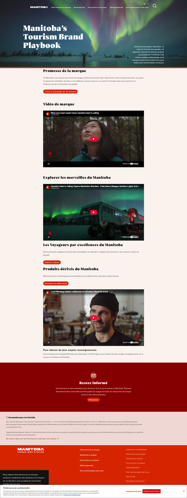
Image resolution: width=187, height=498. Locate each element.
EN (144, 4)
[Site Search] (155, 6)
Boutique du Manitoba (56, 283)
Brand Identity (79, 7)
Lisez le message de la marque (60, 92)
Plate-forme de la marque (61, 7)
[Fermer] (184, 491)
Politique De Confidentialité (72, 495)
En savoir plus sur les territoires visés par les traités (31, 439)
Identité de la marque (88, 455)
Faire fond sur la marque (97, 7)
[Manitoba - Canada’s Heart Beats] (39, 7)
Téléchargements (116, 7)
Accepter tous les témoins (152, 491)
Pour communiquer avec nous (137, 7)
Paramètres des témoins (133, 491)
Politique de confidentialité (136, 450)
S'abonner (93, 399)
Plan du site (130, 477)
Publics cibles (52, 262)
